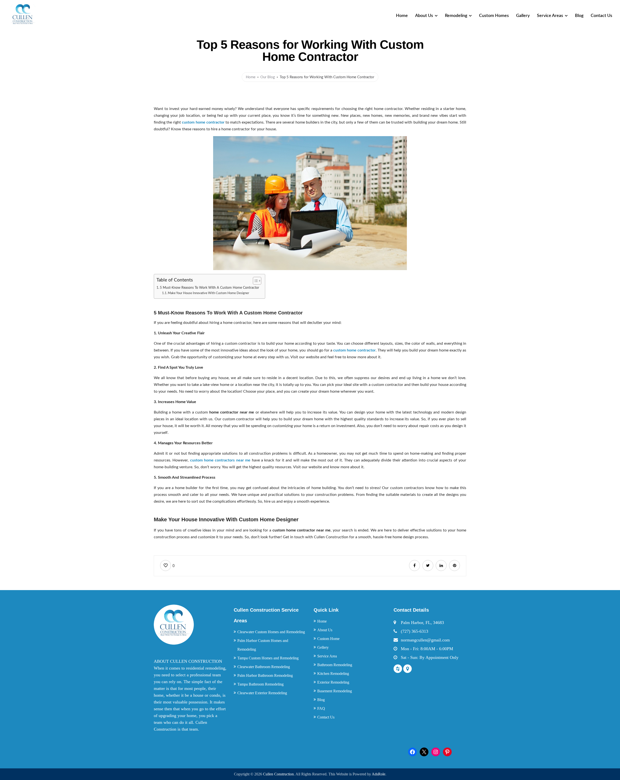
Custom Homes (494, 16)
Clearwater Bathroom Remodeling (263, 667)
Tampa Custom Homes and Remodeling (268, 658)
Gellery (323, 647)
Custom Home (328, 639)
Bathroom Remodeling (334, 665)
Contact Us (601, 16)
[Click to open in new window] (414, 565)
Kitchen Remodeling (333, 673)
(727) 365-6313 (414, 631)
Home (402, 16)
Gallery (523, 16)
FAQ (321, 708)
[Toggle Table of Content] (254, 281)
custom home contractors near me (220, 460)
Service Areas (550, 16)
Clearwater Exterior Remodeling (262, 693)
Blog (579, 16)
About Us (424, 16)
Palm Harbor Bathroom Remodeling (265, 675)
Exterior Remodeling (333, 682)
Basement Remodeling (334, 691)
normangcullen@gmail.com (425, 640)
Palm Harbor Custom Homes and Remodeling (262, 645)
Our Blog (267, 77)
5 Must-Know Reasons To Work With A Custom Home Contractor (210, 287)
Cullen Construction (278, 774)
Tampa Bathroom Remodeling (260, 684)
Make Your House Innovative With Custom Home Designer (208, 293)
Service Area (327, 656)
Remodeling (456, 16)
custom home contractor (203, 122)
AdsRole (378, 774)
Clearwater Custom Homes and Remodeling (271, 632)
